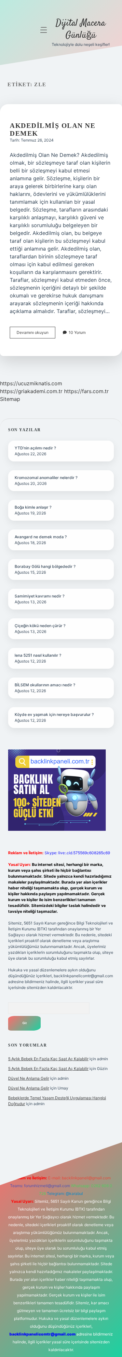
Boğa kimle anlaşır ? (33, 507)
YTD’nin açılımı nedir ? (35, 447)
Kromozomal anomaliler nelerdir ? (46, 477)
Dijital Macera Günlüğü (80, 29)
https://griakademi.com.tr (31, 391)
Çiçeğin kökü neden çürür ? (40, 625)
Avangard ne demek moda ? (41, 536)
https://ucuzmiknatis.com (31, 383)
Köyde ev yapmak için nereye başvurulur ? (54, 714)
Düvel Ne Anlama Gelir (28, 1078)
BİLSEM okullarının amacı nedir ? (45, 684)
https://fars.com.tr (86, 391)
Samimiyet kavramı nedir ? (39, 596)
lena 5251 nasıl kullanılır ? (38, 655)
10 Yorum (77, 332)
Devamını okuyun (36, 334)
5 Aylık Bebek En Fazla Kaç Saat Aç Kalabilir (48, 1058)
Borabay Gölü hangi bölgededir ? (45, 566)
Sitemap (10, 399)
